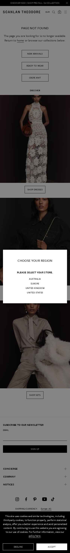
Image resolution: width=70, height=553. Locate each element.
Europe (35, 283)
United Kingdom (35, 288)
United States (35, 292)
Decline (18, 546)
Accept (52, 546)
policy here (35, 536)
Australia (35, 278)
